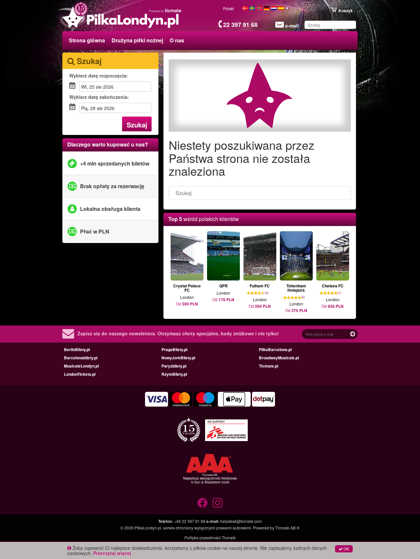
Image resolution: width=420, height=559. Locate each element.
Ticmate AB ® (287, 527)
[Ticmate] (165, 10)
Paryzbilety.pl (173, 366)
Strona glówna (87, 40)
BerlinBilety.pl (77, 349)
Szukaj (137, 124)
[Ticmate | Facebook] (202, 503)
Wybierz (98, 75)
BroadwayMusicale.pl (279, 358)
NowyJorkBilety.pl (178, 358)
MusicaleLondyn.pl (81, 366)
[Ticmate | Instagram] (217, 503)
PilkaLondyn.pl (148, 527)
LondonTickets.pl (79, 374)
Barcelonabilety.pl (80, 358)
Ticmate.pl (268, 366)
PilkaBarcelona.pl (275, 349)
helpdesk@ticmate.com (241, 521)
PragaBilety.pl (174, 349)
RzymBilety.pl (174, 374)
